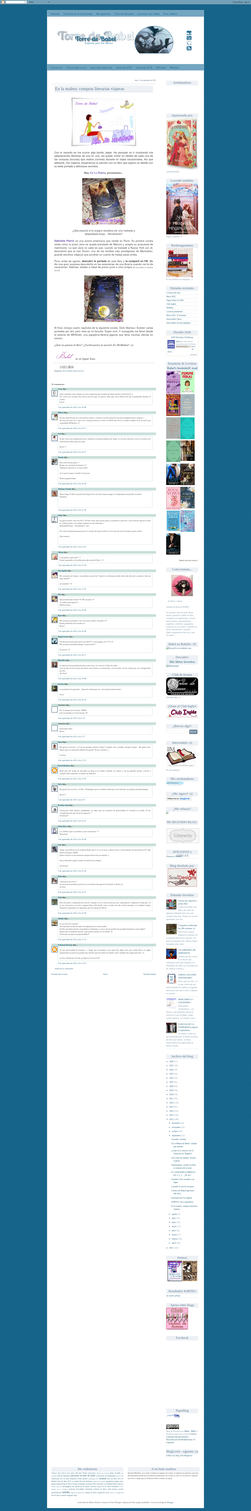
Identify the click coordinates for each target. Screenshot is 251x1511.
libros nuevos (78, 371)
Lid (59, 434)
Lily (59, 845)
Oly (59, 594)
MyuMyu (62, 660)
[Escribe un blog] (64, 367)
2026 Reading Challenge (182, 337)
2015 (171, 1107)
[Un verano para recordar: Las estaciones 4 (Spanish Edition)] (187, 415)
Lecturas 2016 (144, 67)
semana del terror (103, 1493)
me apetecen (77, 1486)
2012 (171, 1119)
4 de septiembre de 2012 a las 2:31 (71, 718)
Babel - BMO (190, 1431)
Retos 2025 (171, 296)
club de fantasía (63, 1476)
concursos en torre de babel (82, 1475)
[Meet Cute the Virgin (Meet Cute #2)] (173, 393)
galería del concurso (99, 1481)
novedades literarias (84, 1489)
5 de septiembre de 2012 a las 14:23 (72, 821)
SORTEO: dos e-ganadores (182, 1202)
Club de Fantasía (124, 13)
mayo (174, 1226)
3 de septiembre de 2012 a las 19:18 (72, 700)
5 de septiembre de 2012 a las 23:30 (72, 871)
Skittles (61, 918)
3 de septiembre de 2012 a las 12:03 (72, 547)
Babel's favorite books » (188, 560)
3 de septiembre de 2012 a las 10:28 (72, 484)
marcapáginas (66, 1487)
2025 (171, 1065)
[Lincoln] (187, 508)
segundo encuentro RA (77, 1492)
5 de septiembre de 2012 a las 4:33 (71, 800)
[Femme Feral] (187, 392)
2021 (171, 1082)
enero (174, 1243)
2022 (171, 1078)
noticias (72, 1489)
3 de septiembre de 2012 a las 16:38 (72, 610)
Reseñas (55, 13)
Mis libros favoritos (182, 662)
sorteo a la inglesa (115, 1492)
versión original (66, 1495)
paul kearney (113, 1489)
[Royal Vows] (173, 509)
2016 (171, 1103)
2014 (171, 1111)
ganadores (110, 1481)
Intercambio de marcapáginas (178, 323)
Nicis (60, 784)
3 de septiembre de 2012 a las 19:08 (72, 678)
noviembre (176, 1127)
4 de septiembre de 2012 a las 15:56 (72, 779)
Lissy (60, 389)
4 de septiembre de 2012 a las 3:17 (71, 736)
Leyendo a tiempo (178, 1139)
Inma (60, 742)
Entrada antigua (150, 974)
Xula (60, 897)
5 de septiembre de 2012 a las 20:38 (72, 839)
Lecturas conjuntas (101, 67)
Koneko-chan (63, 805)
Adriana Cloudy (64, 489)
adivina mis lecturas (102, 1473)
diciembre (176, 1123)
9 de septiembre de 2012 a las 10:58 (72, 913)
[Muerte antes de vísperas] (173, 531)
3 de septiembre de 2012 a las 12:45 (72, 589)
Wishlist (174, 67)
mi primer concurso (89, 1487)
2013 (171, 1115)
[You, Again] (173, 415)
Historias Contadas (174, 856)
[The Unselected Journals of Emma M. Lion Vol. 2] (187, 438)
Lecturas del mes (173, 293)
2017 (171, 1098)
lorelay (61, 684)
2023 (171, 1074)
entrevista (55, 1479)
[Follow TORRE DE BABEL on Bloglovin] (174, 785)
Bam (60, 615)
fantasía (102, 1478)
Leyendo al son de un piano (182, 1186)
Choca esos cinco (76, 67)
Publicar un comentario (64, 968)
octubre (175, 1131)
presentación (56, 1492)
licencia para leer (56, 1486)
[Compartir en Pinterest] (72, 367)
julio (174, 1218)
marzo (175, 1235)
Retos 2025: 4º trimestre (176, 315)
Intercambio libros (174, 319)
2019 (171, 1090)
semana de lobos (91, 1493)
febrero (175, 1239)
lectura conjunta (78, 1484)
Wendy (61, 457)
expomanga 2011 (93, 1479)
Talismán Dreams (65, 945)
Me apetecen (103, 13)
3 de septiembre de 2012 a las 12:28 (72, 565)
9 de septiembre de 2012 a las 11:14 (72, 939)
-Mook (60, 552)
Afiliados (161, 67)
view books (193, 355)
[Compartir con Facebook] (69, 367)
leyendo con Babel (104, 1484)
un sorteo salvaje (173, 1296)
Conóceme (56, 67)
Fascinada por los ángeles (181, 1198)
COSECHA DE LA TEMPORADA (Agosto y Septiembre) (188, 1027)
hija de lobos (67, 1484)
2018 (171, 1094)
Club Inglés (171, 304)
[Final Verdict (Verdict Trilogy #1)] (173, 554)
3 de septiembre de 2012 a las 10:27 (72, 452)
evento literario (82, 1479)
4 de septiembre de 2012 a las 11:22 (72, 760)
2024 (171, 1070)
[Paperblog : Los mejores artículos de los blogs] (173, 1417)
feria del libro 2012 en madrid (68, 1481)
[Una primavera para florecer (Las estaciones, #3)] (173, 438)
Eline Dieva (63, 826)
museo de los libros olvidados (108, 1487)
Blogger (170, 1502)
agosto (175, 1214)
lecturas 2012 (91, 1484)
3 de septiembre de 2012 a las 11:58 (72, 510)
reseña (66, 1492)
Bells (60, 876)
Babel (178, 341)
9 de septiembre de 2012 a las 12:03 (72, 963)
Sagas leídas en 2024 (174, 300)
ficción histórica (86, 1481)
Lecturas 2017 (124, 67)
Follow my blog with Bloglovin (179, 1455)
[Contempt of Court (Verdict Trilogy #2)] (173, 484)
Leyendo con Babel (148, 13)
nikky (60, 515)
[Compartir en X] (66, 367)
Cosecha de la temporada (78, 13)
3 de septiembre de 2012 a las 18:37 (72, 655)
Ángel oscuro (63, 637)
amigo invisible (115, 1473)
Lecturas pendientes (174, 311)
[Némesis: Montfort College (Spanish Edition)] (187, 484)
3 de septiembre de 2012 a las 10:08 (72, 407)
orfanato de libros (100, 1489)
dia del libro (119, 1476)
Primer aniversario (89, 1473)
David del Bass (64, 766)
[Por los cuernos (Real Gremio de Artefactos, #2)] (187, 531)
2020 (171, 1086)
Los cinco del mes (74, 1473)
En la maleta (67, 371)
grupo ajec (119, 1481)
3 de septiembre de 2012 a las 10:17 (72, 428)
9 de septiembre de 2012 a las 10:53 (72, 892)
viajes (75, 1495)
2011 (171, 1248)
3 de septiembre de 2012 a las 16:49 (72, 631)
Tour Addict (170, 13)
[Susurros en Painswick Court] (187, 460)
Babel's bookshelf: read (182, 368)
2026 (171, 1061)
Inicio (105, 974)
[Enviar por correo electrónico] (61, 367)
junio (174, 1222)
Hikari (60, 412)
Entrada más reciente (59, 974)
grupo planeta (56, 1484)
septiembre (176, 1135)
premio (121, 1489)
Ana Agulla (63, 571)
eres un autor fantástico (68, 1479)
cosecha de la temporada (105, 1476)
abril (174, 1231)
